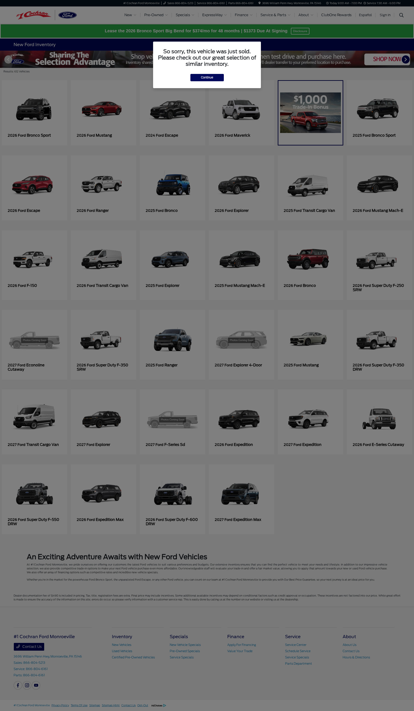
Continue (207, 77)
